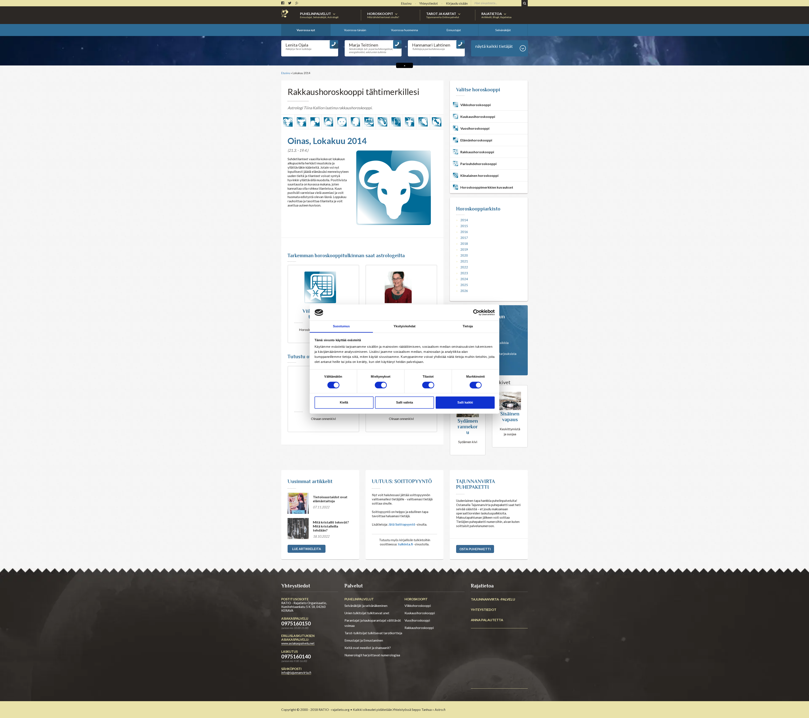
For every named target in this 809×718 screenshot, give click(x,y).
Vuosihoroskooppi (417, 620)
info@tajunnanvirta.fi (296, 672)
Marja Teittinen (363, 44)
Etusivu (285, 73)
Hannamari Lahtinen (431, 44)
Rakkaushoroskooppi (419, 628)
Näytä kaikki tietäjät (494, 46)
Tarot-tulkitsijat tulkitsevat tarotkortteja (373, 633)
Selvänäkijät (503, 30)
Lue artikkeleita (306, 549)
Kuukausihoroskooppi (419, 613)
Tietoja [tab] (468, 326)
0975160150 (296, 623)
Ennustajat (454, 30)
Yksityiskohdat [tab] (404, 326)
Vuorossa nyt (306, 30)
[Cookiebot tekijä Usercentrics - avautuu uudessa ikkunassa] (476, 312)
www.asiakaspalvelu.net (298, 643)
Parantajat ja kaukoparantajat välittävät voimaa (372, 622)
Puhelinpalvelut (359, 599)
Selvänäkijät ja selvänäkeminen (365, 605)
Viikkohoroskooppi (417, 605)
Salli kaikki (465, 402)
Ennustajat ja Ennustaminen (363, 640)
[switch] (381, 385)
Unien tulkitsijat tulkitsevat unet (366, 613)
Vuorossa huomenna (404, 30)
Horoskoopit (416, 599)
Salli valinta (404, 402)
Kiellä (344, 402)
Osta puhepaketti (475, 549)
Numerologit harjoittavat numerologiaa (372, 655)
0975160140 (296, 656)
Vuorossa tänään (355, 30)
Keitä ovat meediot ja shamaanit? (367, 648)
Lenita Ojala (296, 44)
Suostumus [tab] (341, 326)
